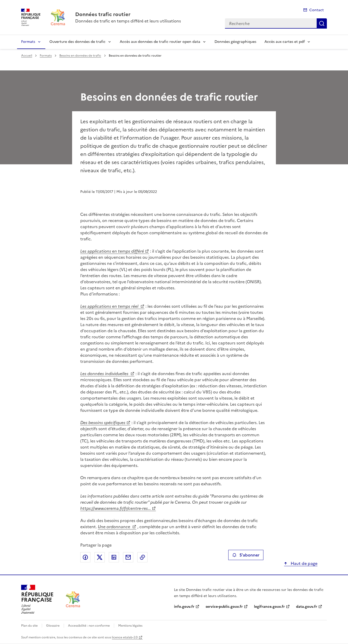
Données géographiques (235, 41)
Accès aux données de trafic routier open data (160, 41)
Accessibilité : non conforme (89, 625)
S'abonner (249, 555)
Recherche (322, 23)
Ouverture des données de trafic (77, 41)
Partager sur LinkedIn (114, 557)
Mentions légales (130, 625)
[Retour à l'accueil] (73, 599)
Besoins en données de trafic (80, 55)
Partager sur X (100, 557)
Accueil (26, 55)
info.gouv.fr (184, 606)
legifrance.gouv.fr (269, 606)
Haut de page (303, 563)
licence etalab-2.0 (125, 637)
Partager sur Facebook (85, 557)
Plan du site (29, 625)
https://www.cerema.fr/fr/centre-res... (115, 508)
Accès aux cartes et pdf (284, 41)
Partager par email (128, 557)
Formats (28, 41)
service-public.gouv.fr (224, 606)
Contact (316, 10)
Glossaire (53, 625)
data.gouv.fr (306, 606)
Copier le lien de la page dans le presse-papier (142, 557)
